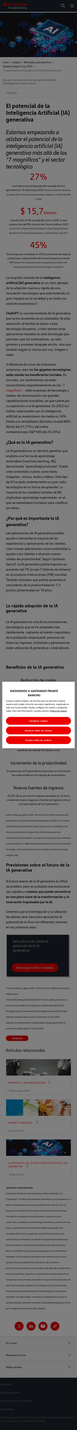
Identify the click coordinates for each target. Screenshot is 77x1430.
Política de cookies (58, 710)
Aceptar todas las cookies (38, 740)
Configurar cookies (38, 720)
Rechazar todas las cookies (38, 730)
